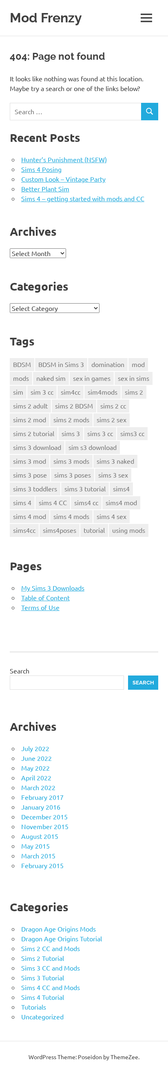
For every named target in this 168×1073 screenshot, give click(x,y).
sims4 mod (121, 502)
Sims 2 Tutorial (42, 958)
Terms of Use (40, 607)
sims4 (121, 488)
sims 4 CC (53, 502)
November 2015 (45, 826)
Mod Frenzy (46, 17)
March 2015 (38, 855)
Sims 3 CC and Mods (50, 968)
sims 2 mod (29, 419)
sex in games (92, 378)
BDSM (22, 364)
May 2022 (35, 768)
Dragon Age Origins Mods (58, 929)
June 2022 (36, 758)
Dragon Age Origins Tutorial (61, 938)
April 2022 (36, 777)
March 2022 (38, 787)
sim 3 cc (42, 392)
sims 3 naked (115, 461)
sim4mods (102, 392)
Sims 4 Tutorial (42, 997)
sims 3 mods (71, 461)
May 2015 (35, 846)
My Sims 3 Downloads (52, 588)
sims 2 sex (111, 419)
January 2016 (40, 807)
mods (21, 378)
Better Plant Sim (45, 189)
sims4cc (24, 530)
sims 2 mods (71, 419)
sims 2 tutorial (33, 433)
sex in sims (133, 378)
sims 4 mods (71, 516)
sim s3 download (93, 447)
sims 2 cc (113, 406)
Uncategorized (42, 1016)
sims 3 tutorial (85, 488)
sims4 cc (86, 502)
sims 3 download (37, 447)
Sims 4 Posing (41, 169)
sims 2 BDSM (74, 406)
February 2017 (42, 797)
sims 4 (22, 502)
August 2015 (39, 836)
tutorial (94, 530)
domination (107, 364)
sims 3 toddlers (35, 488)
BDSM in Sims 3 (61, 364)
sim (18, 392)
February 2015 (42, 865)
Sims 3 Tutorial (42, 977)
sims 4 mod (29, 516)
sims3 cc (132, 433)
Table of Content (45, 597)
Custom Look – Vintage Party (63, 179)
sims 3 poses (72, 475)
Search (19, 671)
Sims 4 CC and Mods (50, 987)
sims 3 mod (29, 461)
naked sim (51, 378)
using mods (128, 530)
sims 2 (134, 392)
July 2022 (35, 748)
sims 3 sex (113, 475)
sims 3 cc (100, 433)
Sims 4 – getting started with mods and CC (82, 198)
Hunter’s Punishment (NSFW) (64, 159)
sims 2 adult (30, 406)
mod (138, 364)
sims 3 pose (30, 475)
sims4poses (59, 530)
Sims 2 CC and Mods (50, 948)
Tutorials (33, 1007)
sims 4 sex (111, 516)
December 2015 (44, 816)
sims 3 (71, 433)
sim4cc (70, 392)
